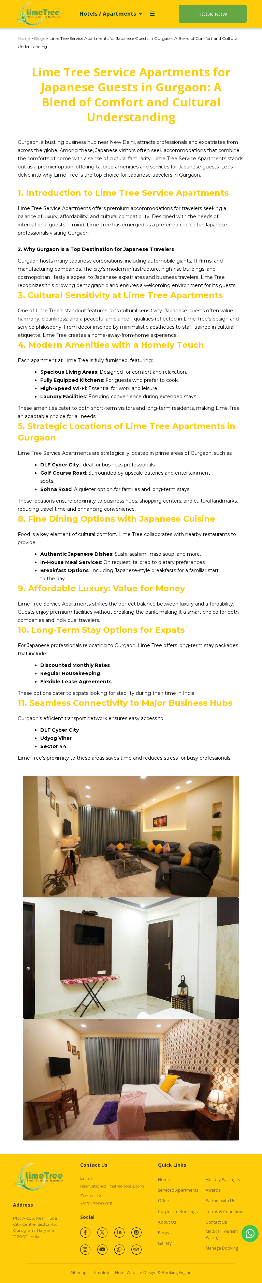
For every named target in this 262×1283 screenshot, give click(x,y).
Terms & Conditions (225, 1211)
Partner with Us (220, 1201)
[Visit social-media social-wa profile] (119, 1249)
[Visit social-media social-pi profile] (136, 1232)
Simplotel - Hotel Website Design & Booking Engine (142, 1272)
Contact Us (216, 1222)
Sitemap (79, 1272)
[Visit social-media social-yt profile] (102, 1249)
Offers (164, 1201)
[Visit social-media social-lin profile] (119, 1232)
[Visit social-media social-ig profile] (85, 1249)
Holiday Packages (223, 1179)
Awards (213, 1190)
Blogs (39, 38)
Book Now (212, 14)
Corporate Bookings (178, 1211)
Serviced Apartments (178, 1190)
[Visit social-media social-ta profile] (136, 1249)
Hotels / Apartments (107, 13)
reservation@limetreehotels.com (112, 1186)
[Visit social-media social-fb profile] (85, 1232)
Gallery (165, 1243)
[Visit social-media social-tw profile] (102, 1232)
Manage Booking (222, 1248)
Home (24, 38)
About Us (167, 1222)
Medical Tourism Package (222, 1234)
